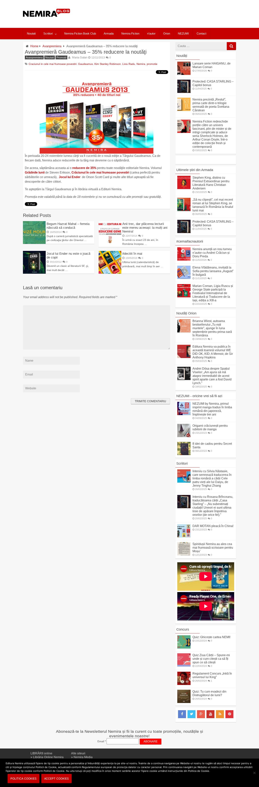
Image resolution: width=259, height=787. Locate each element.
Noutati (31, 33)
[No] (254, 773)
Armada (109, 33)
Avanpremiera (51, 46)
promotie (152, 63)
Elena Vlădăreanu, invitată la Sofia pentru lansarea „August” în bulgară (212, 271)
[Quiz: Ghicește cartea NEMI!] (184, 647)
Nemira (141, 63)
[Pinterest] (229, 714)
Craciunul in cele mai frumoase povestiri (53, 63)
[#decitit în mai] (110, 272)
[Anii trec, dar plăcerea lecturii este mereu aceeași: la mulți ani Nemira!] (110, 242)
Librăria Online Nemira (48, 757)
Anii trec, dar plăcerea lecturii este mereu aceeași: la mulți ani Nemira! (144, 227)
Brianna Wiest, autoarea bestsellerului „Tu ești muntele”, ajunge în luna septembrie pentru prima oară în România (212, 328)
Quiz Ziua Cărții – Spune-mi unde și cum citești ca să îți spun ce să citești (211, 658)
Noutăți (181, 56)
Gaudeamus (85, 63)
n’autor (151, 33)
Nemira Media (83, 757)
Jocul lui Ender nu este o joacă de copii (68, 255)
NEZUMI (183, 33)
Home (34, 46)
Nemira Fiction (130, 33)
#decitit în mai (132, 253)
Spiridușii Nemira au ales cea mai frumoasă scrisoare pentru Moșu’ (212, 547)
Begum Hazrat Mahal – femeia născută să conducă (68, 225)
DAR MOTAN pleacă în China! (212, 526)
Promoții (61, 57)
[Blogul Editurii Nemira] (46, 21)
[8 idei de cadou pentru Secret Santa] (184, 454)
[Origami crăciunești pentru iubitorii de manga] (184, 436)
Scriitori (48, 33)
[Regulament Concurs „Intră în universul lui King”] (184, 684)
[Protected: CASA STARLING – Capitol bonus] (184, 91)
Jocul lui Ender (69, 177)
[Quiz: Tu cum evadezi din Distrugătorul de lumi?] (184, 702)
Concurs (182, 629)
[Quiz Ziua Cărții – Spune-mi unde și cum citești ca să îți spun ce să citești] (184, 665)
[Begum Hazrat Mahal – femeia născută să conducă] (34, 242)
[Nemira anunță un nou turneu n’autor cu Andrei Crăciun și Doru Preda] (184, 259)
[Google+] (201, 714)
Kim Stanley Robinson (107, 63)
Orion (166, 33)
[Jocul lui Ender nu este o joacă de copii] (34, 272)
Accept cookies (56, 778)
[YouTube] (210, 714)
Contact (201, 33)
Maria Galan (79, 57)
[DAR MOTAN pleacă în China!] (184, 536)
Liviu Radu (128, 63)
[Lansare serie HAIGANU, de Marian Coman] (184, 73)
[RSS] (220, 714)
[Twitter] (191, 714)
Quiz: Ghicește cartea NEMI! (211, 637)
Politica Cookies (23, 778)
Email (101, 741)
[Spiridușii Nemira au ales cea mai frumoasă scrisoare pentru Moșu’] (184, 554)
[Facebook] (182, 714)
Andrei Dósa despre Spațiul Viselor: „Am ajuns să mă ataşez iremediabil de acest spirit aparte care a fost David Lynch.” (212, 376)
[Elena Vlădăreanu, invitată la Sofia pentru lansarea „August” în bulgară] (184, 278)
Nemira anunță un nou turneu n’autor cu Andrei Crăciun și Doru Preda (212, 252)
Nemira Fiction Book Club (80, 33)
